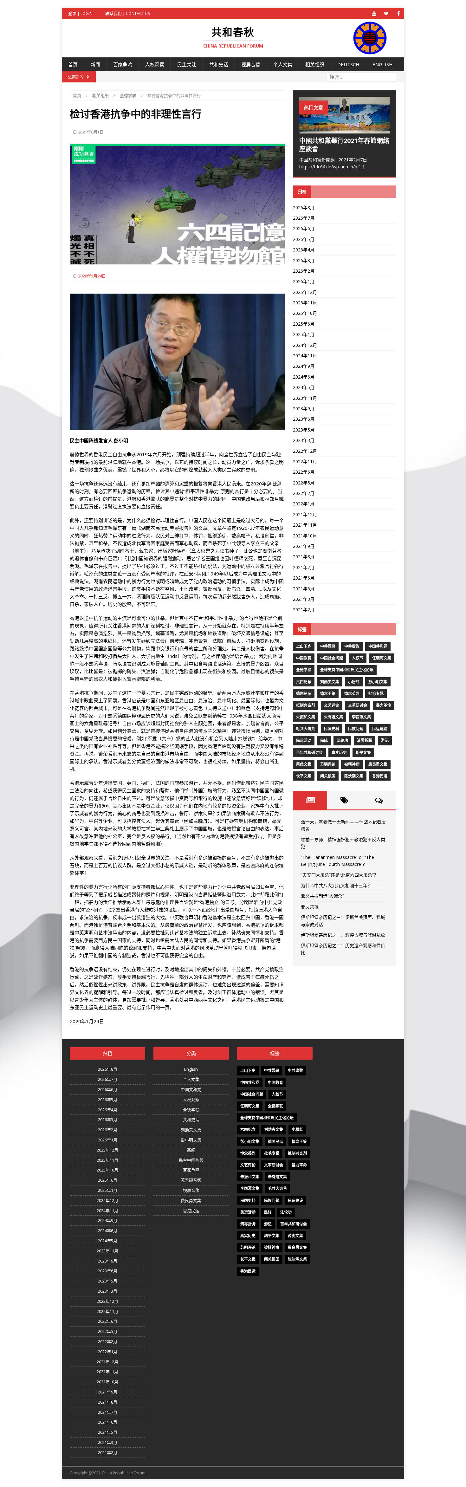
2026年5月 (303, 239)
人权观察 (154, 64)
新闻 (95, 64)
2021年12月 (305, 514)
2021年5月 (303, 589)
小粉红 (353, 682)
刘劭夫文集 (329, 682)
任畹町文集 (381, 658)
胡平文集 (363, 752)
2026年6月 (303, 228)
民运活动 (303, 740)
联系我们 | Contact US (127, 13)
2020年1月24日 (92, 276)
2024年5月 (303, 387)
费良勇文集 (377, 764)
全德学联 (303, 669)
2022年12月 (305, 451)
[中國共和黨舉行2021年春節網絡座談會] (344, 130)
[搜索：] (361, 77)
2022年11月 (305, 461)
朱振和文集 (305, 717)
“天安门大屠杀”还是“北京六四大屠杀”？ (339, 875)
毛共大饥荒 (305, 728)
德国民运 (303, 693)
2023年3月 (303, 440)
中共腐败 (351, 646)
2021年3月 (303, 599)
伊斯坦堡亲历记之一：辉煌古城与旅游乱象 (343, 935)
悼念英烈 (351, 693)
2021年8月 (303, 557)
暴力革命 (383, 705)
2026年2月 (303, 271)
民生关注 (186, 64)
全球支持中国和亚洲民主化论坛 (346, 669)
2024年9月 (303, 366)
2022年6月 (303, 472)
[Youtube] (373, 13)
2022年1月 (303, 504)
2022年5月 (303, 483)
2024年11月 (305, 356)
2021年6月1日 (91, 132)
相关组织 (314, 64)
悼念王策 (327, 693)
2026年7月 (303, 218)
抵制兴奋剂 (305, 705)
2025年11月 (305, 303)
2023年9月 (303, 409)
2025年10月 (305, 313)
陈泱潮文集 (353, 776)
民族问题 (355, 728)
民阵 (324, 740)
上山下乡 (303, 646)
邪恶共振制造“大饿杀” (322, 896)
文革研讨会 (357, 705)
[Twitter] (386, 13)
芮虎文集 (303, 764)
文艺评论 (331, 705)
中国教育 (303, 658)
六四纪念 (303, 682)
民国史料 (331, 728)
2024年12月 (305, 345)
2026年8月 (303, 208)
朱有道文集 (333, 717)
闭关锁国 (327, 776)
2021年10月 (305, 536)
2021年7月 (303, 567)
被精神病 (351, 764)
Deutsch (348, 64)
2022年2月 (303, 493)
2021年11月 (305, 525)
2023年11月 (305, 398)
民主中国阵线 (191, 1160)
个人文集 (282, 64)
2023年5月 (303, 430)
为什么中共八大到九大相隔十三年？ (336, 885)
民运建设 (379, 728)
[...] (361, 167)
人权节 (357, 658)
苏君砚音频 (191, 1180)
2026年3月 (303, 260)
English (382, 64)
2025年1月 (303, 334)
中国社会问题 (331, 658)
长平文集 (303, 776)
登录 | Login (80, 13)
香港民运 (379, 776)
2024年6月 (303, 377)
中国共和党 (377, 646)
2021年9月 (303, 546)
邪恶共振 (310, 907)
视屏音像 (250, 64)
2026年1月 (303, 281)
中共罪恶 (327, 646)
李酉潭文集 (361, 717)
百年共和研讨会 (309, 752)
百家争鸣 (122, 64)
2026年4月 (303, 250)
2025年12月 (305, 292)
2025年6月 (303, 324)
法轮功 (342, 740)
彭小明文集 (377, 682)
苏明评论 (327, 764)
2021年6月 (303, 578)
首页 (73, 64)
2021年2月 (303, 610)
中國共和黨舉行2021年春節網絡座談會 (344, 144)
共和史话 (218, 64)
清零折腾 (364, 740)
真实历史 (339, 752)
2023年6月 (303, 419)
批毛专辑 (376, 693)
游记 (385, 740)
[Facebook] (398, 13)
